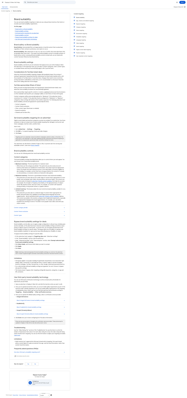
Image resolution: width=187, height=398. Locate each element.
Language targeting (81, 40)
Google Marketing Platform (32, 395)
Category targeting (81, 27)
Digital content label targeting (83, 49)
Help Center (5, 7)
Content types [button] (18, 215)
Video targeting (80, 43)
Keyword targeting (80, 24)
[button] (2, 2)
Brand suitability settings (21, 31)
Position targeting (80, 52)
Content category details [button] (21, 207)
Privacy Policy (15, 395)
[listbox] (44, 395)
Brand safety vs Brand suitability (24, 29)
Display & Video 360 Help (12, 2)
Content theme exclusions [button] (21, 211)
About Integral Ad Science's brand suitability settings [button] (31, 300)
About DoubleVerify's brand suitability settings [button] (29, 307)
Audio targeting (80, 46)
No (35, 364)
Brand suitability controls (22, 35)
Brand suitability (80, 17)
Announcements (14, 7)
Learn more (17, 335)
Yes (28, 364)
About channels (35, 145)
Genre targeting (80, 30)
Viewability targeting (81, 36)
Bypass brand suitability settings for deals (26, 37)
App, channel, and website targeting (85, 20)
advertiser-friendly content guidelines (42, 181)
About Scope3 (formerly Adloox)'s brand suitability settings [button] (32, 314)
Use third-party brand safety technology (26, 39)
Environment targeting (81, 33)
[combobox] (51, 2)
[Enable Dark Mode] (51, 395)
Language (43, 393)
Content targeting (79, 14)
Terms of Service (22, 395)
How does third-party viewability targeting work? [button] (27, 352)
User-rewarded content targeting (84, 56)
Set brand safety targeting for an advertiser (27, 33)
